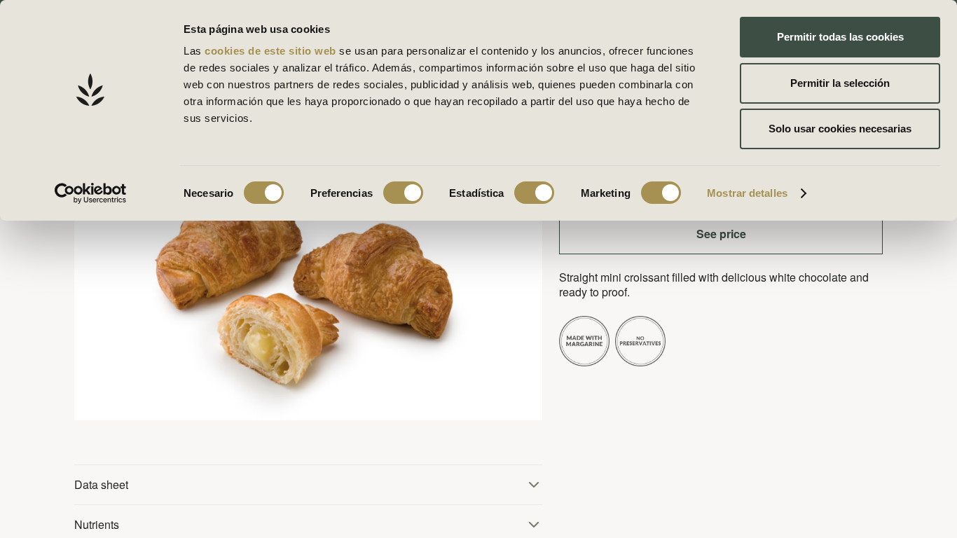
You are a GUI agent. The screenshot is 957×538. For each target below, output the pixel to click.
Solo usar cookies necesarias (840, 128)
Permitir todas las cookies (840, 37)
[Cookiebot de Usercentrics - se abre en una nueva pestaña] (90, 193)
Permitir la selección (840, 83)
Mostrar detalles (747, 193)
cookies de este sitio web (272, 51)
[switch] (403, 192)
